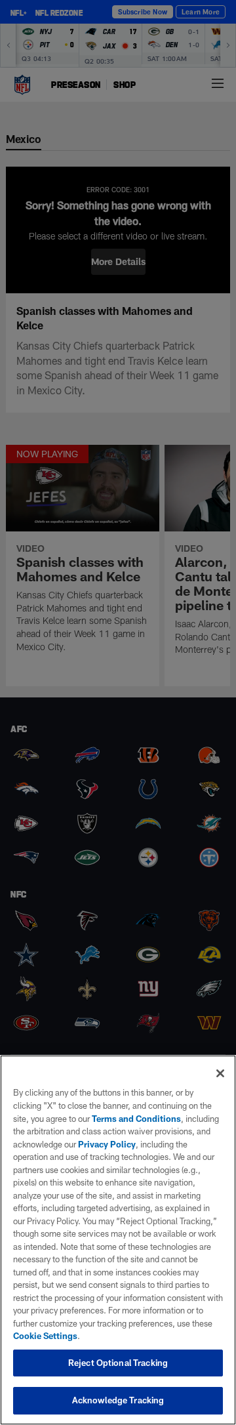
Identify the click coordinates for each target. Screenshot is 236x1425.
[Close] (220, 1073)
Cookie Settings (45, 1336)
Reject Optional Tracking (118, 1362)
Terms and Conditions (136, 1118)
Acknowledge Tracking (118, 1400)
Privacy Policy (107, 1144)
